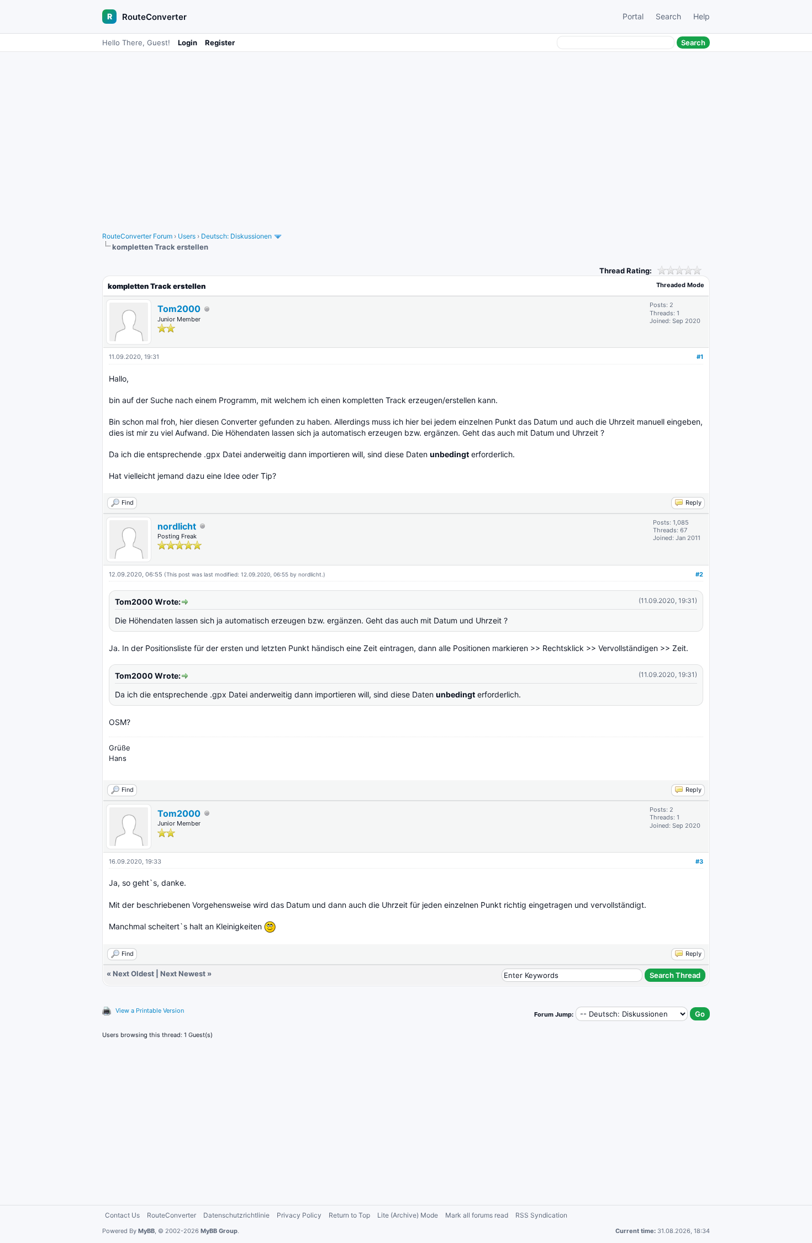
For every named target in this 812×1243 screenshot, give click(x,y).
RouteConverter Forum (137, 236)
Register (220, 42)
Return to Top (349, 1215)
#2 (699, 574)
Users (187, 236)
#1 (700, 357)
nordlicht (176, 526)
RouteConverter (154, 17)
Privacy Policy (299, 1215)
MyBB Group (219, 1231)
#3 (699, 861)
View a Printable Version (149, 1010)
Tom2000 (179, 308)
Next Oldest (133, 973)
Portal (633, 16)
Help (701, 16)
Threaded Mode (680, 285)
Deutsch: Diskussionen (236, 236)
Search (668, 16)
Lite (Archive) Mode (407, 1215)
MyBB (146, 1231)
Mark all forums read (476, 1215)
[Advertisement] (406, 136)
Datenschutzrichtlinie (236, 1215)
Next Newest (182, 973)
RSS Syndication (541, 1215)
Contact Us (122, 1215)
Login (187, 42)
